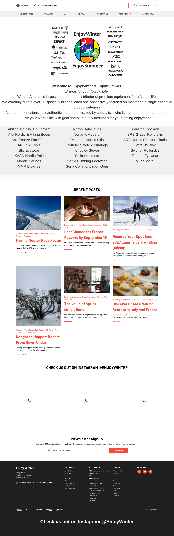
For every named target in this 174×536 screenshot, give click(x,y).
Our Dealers (93, 481)
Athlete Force (26, 14)
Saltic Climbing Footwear (87, 161)
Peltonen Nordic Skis (87, 140)
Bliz (114, 478)
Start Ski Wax (145, 145)
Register (146, 5)
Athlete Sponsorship (96, 488)
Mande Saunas (29, 161)
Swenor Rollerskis (145, 150)
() (156, 5)
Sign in (138, 5)
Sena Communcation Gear (87, 166)
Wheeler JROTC (95, 473)
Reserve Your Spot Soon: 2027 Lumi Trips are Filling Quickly (135, 242)
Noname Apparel (87, 134)
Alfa (114, 486)
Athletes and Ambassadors (99, 471)
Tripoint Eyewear (145, 156)
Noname (116, 473)
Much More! (145, 161)
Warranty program (95, 493)
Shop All (82, 14)
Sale (65, 14)
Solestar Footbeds (145, 129)
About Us (92, 498)
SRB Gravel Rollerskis (145, 134)
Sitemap (92, 501)
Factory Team (147, 14)
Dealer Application (95, 483)
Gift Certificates (70, 488)
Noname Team (118, 471)
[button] (87, 50)
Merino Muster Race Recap (38, 240)
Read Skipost (125, 14)
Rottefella (116, 483)
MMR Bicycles (29, 166)
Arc (114, 481)
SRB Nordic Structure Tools (145, 140)
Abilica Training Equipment (29, 129)
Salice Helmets (87, 156)
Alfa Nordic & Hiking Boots (29, 134)
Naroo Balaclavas (87, 129)
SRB (114, 491)
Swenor (116, 493)
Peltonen (116, 488)
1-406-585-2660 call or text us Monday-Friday (36, 483)
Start (115, 476)
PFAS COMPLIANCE (96, 491)
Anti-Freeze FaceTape (29, 140)
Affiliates (48, 14)
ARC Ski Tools (29, 145)
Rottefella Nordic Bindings (87, 145)
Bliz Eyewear (29, 150)
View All (116, 496)
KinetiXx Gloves (87, 150)
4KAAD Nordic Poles (29, 156)
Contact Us (102, 14)
